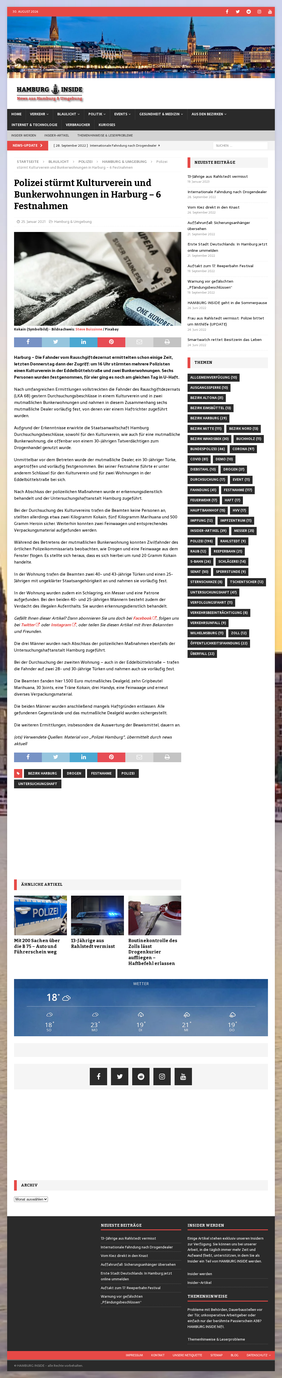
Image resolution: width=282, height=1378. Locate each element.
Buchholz (248, 439)
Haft (232, 500)
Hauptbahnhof (207, 510)
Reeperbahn (228, 551)
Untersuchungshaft (37, 784)
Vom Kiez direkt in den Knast (214, 207)
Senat (199, 572)
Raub (198, 551)
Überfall (202, 654)
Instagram (61, 624)
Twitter (28, 624)
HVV (239, 510)
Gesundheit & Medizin (159, 114)
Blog (234, 1355)
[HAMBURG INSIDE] (141, 75)
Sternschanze (206, 582)
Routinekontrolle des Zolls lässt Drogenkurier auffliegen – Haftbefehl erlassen (152, 952)
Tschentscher (246, 582)
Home (16, 114)
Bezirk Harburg (42, 773)
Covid (199, 459)
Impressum (134, 1355)
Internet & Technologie (34, 125)
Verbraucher (78, 125)
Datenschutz (257, 1355)
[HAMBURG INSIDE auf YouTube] (270, 12)
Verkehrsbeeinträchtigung (219, 613)
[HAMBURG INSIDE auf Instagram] (259, 12)
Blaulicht (66, 114)
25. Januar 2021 (33, 222)
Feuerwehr (203, 500)
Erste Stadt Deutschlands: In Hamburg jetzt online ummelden (136, 1276)
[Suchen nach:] (240, 145)
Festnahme (101, 773)
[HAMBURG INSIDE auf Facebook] (227, 12)
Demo (224, 459)
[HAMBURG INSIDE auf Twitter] (238, 12)
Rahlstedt (233, 541)
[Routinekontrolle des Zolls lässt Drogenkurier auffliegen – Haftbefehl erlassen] (154, 915)
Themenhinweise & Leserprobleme (105, 135)
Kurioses (107, 125)
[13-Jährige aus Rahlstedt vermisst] (97, 915)
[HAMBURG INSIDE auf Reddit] (248, 12)
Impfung (201, 520)
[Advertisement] (97, 834)
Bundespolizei (207, 449)
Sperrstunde (231, 572)
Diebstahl (203, 469)
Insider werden (23, 135)
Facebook (142, 618)
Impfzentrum (235, 520)
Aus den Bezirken (207, 114)
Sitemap (216, 1355)
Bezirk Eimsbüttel (210, 408)
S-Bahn (200, 561)
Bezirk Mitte (205, 428)
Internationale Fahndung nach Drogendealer (227, 192)
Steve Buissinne (88, 329)
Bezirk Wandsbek (209, 439)
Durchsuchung (207, 479)
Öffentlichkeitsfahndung (218, 643)
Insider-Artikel (56, 135)
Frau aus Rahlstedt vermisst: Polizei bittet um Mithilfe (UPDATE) (226, 321)
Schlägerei (232, 561)
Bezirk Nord (243, 428)
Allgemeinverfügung (213, 377)
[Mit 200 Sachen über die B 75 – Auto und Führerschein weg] (40, 915)
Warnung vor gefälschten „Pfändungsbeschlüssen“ (210, 284)
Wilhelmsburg (206, 633)
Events (120, 114)
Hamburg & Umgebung (73, 222)
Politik (95, 114)
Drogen (74, 773)
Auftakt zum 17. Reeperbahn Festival (220, 266)
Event (241, 479)
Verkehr (37, 114)
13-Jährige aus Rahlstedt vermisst (93, 943)
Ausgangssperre (209, 387)
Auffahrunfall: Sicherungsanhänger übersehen (138, 1264)
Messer (244, 531)
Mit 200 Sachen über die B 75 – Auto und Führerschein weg (37, 946)
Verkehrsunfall (208, 623)
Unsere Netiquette (187, 1355)
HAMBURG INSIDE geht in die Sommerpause (227, 303)
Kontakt (157, 1355)
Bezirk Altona (206, 398)
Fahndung (203, 490)
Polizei (85, 162)
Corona (243, 449)
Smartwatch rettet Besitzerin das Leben (225, 340)
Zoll (238, 633)
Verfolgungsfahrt (211, 602)
